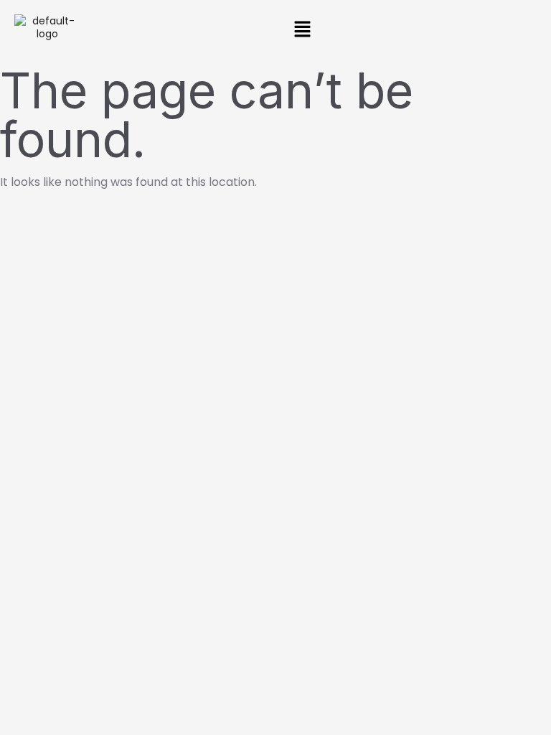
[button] (302, 30)
